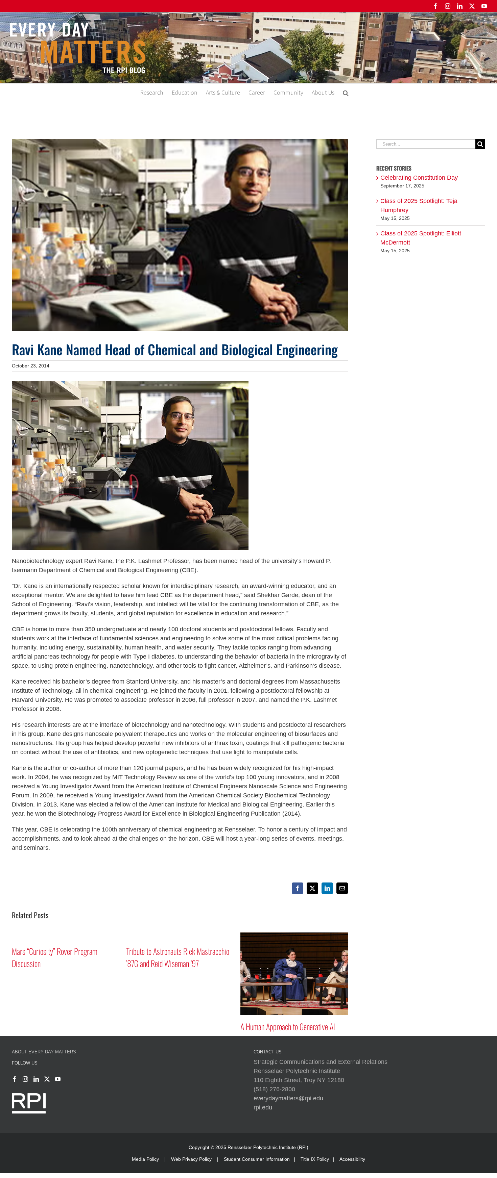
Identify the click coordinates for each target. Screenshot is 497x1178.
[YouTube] (58, 1079)
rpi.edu (263, 1107)
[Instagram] (25, 1079)
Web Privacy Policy (191, 1159)
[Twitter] (47, 1079)
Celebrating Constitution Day (419, 177)
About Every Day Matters (44, 1051)
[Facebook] (14, 1079)
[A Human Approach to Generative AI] (294, 935)
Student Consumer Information (257, 1159)
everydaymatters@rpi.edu (288, 1098)
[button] (346, 92)
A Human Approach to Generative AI (287, 1026)
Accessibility (352, 1159)
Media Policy (145, 1159)
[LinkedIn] (36, 1079)
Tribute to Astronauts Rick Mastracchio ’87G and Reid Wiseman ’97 (177, 957)
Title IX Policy (315, 1159)
